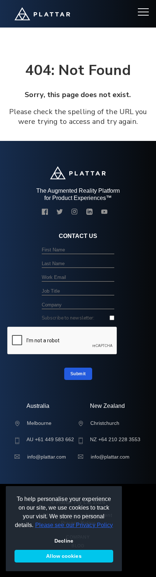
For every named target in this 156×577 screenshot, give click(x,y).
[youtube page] (104, 212)
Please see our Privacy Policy (74, 525)
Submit (78, 373)
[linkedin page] (89, 212)
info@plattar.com (46, 457)
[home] (42, 13)
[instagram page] (74, 212)
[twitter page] (60, 212)
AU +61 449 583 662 (50, 439)
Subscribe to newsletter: (68, 318)
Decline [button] (63, 541)
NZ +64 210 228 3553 (115, 439)
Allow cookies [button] (63, 556)
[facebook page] (45, 212)
